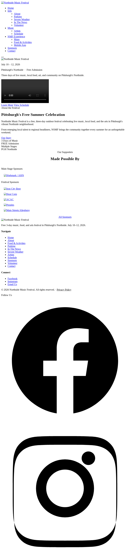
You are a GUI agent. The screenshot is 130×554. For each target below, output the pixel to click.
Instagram (12, 281)
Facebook (12, 278)
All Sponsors (65, 217)
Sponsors (12, 48)
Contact (11, 50)
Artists (17, 30)
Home (11, 8)
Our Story (6, 137)
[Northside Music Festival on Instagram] (65, 551)
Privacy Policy (64, 289)
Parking (18, 16)
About (17, 13)
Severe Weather (22, 19)
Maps (17, 39)
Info (10, 11)
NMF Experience (16, 36)
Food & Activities (23, 42)
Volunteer (19, 25)
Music (11, 28)
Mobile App (20, 45)
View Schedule (21, 105)
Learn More (7, 105)
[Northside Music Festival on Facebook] (65, 423)
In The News (20, 22)
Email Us (12, 284)
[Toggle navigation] (2, 57)
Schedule (18, 33)
